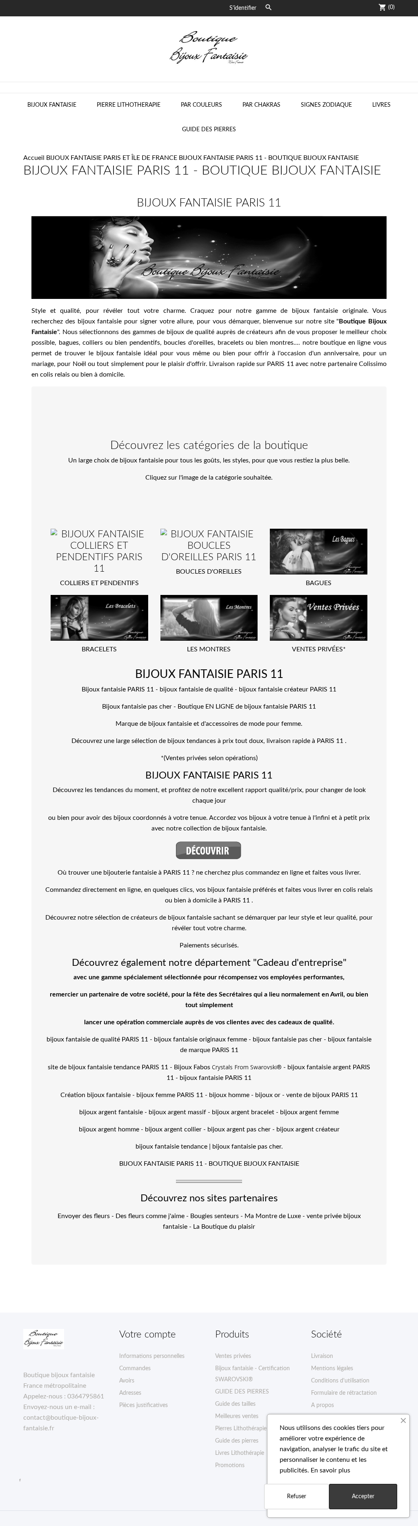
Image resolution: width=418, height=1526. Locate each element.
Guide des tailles (235, 1404)
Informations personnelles (152, 1356)
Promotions (230, 1465)
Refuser (296, 1496)
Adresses (130, 1393)
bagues (69, 342)
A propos (322, 1405)
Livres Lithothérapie (239, 1453)
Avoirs (126, 1381)
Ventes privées (233, 1356)
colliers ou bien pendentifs (121, 342)
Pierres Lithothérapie (241, 1429)
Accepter (363, 1496)
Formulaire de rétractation (344, 1393)
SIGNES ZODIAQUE (326, 105)
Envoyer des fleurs (84, 1216)
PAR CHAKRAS (261, 105)
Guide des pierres (236, 1441)
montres (281, 342)
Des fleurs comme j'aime (150, 1216)
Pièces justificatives (143, 1405)
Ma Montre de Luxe (273, 1216)
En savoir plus (330, 1470)
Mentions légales (332, 1368)
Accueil (33, 158)
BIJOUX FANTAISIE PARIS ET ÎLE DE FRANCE (111, 158)
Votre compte (147, 1335)
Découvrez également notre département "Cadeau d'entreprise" (209, 963)
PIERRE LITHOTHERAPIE (128, 105)
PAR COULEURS (201, 105)
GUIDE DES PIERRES (209, 129)
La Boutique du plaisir (224, 1226)
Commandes (135, 1368)
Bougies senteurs (214, 1216)
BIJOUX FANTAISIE (51, 105)
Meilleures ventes (236, 1416)
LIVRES (381, 105)
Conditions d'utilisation (340, 1381)
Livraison (322, 1356)
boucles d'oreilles (188, 342)
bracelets (231, 342)
